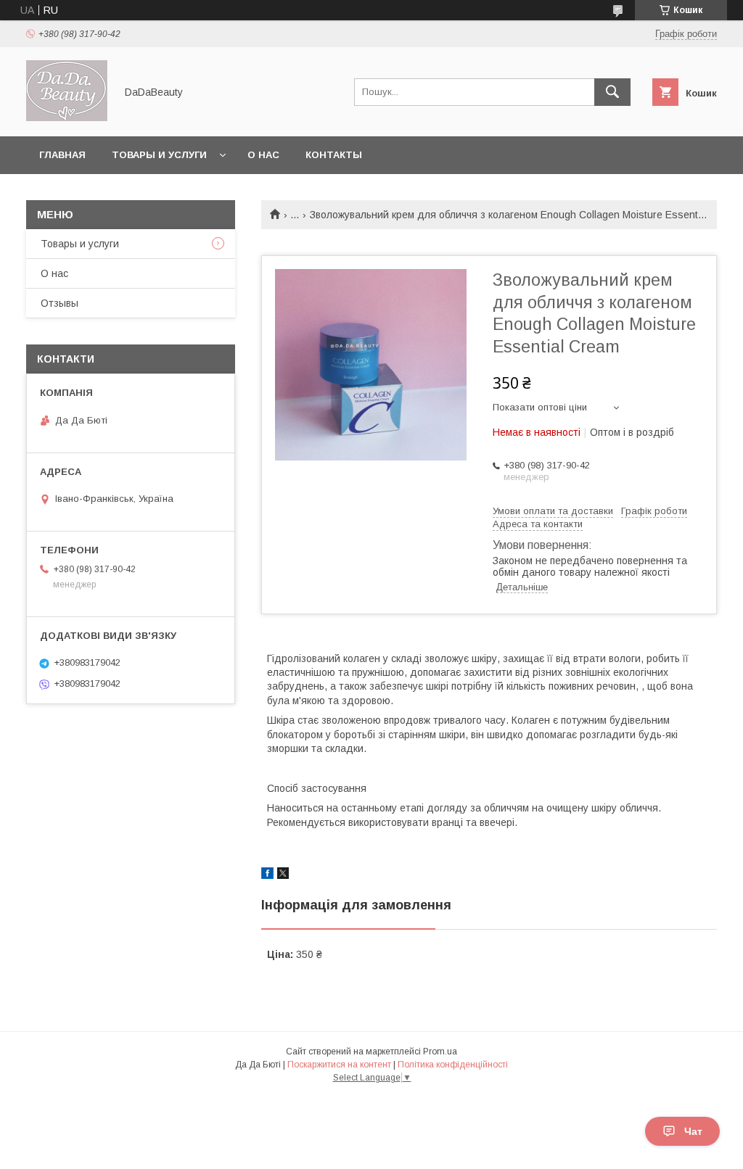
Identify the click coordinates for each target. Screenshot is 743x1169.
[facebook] (267, 875)
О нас (263, 154)
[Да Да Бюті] (66, 117)
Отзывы (59, 303)
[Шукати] (612, 92)
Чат (693, 1131)
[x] (283, 875)
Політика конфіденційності (453, 1064)
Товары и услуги (159, 154)
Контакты (333, 154)
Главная (62, 154)
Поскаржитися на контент (339, 1064)
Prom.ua (440, 1051)
